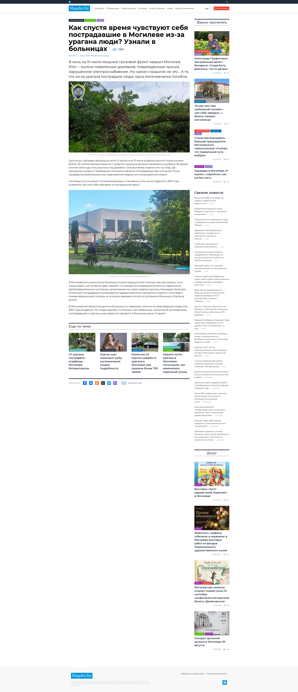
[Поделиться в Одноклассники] (97, 383)
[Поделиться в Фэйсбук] (85, 383)
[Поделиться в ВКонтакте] (91, 383)
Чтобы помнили (157, 8)
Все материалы (221, 8)
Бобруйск (99, 8)
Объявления (113, 8)
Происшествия (128, 8)
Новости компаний (184, 8)
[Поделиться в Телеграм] (109, 383)
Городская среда (77, 350)
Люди (170, 8)
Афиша (207, 583)
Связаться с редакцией (192, 674)
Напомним (75, 160)
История (142, 8)
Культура (199, 634)
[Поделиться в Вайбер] (115, 383)
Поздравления (202, 51)
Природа (168, 350)
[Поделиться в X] (103, 383)
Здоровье (90, 20)
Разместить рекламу (217, 674)
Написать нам (135, 383)
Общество (137, 350)
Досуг (198, 485)
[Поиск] (227, 2)
